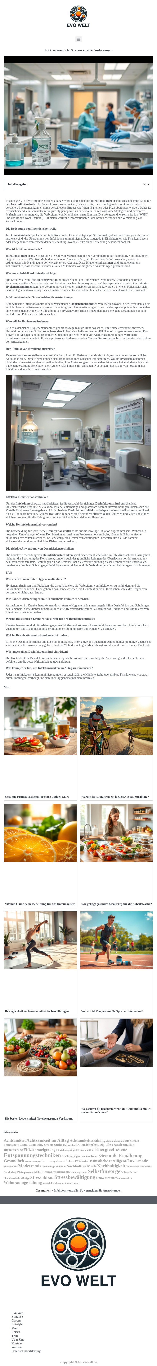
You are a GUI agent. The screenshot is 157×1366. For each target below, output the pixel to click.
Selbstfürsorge (104, 1171)
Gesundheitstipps (33, 1161)
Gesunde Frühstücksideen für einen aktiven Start (37, 796)
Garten (16, 1320)
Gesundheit (14, 1160)
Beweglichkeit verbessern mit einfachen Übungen (37, 1011)
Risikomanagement (76, 1172)
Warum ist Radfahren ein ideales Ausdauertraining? (115, 796)
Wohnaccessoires (123, 1178)
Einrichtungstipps (65, 1150)
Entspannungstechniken (32, 1155)
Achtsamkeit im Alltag (47, 1140)
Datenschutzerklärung (26, 1351)
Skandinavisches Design (16, 1178)
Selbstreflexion (129, 1172)
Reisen (15, 1332)
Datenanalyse (69, 1145)
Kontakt (16, 1343)
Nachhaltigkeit (111, 1165)
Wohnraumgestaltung (23, 1182)
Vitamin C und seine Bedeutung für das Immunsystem (40, 904)
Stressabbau (42, 1177)
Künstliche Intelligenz (108, 1161)
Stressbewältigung (74, 1177)
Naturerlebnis (133, 1166)
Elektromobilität (85, 1150)
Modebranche (10, 1166)
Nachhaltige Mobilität (54, 1166)
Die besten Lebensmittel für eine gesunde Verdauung (39, 1118)
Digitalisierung (13, 1149)
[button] (78, 39)
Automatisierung (115, 1141)
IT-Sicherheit (82, 1161)
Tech (14, 1335)
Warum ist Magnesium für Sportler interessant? (112, 1011)
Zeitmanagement (70, 1183)
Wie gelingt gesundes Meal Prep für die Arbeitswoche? (116, 904)
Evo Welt (17, 1312)
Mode (15, 1328)
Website (16, 1347)
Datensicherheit (87, 1144)
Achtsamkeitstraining (87, 1140)
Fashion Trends (89, 1156)
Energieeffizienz (111, 1149)
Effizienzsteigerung (40, 1149)
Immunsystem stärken (57, 1161)
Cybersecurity (53, 1144)
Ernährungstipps (71, 1156)
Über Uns (17, 1339)
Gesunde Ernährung (120, 1155)
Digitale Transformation (117, 1144)
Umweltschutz (105, 1178)
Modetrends (29, 1165)
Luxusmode (137, 1161)
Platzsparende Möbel (29, 1172)
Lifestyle (16, 1324)
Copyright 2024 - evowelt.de (78, 1362)
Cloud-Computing (31, 1144)
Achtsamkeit (15, 1140)
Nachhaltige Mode (81, 1166)
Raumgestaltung (53, 1172)
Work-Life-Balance (52, 1183)
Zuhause (17, 1316)
